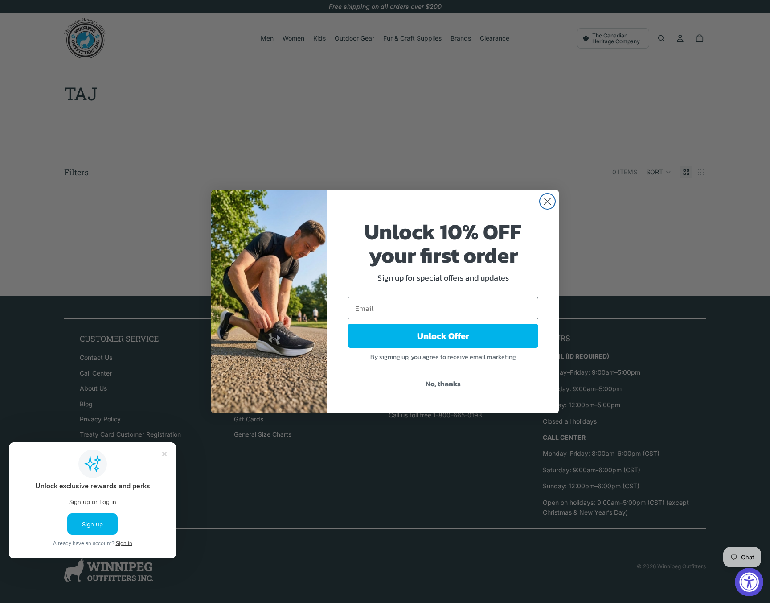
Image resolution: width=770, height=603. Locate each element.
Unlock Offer (443, 336)
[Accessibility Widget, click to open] (749, 582)
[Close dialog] (547, 201)
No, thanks (443, 383)
